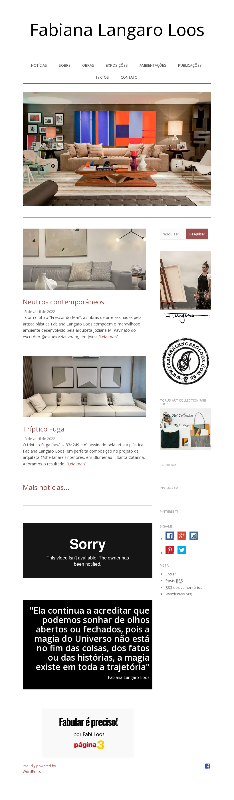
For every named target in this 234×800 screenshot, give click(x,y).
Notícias (39, 65)
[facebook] (207, 765)
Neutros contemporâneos (63, 301)
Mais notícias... (46, 487)
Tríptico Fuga (43, 428)
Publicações (190, 65)
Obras (88, 65)
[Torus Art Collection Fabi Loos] (185, 448)
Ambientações (153, 65)
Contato (129, 77)
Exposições (117, 65)
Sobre (64, 65)
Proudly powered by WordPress (39, 769)
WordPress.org (178, 594)
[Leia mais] (107, 336)
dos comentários (184, 587)
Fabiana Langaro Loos (117, 29)
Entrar (171, 574)
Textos (102, 77)
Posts (174, 580)
